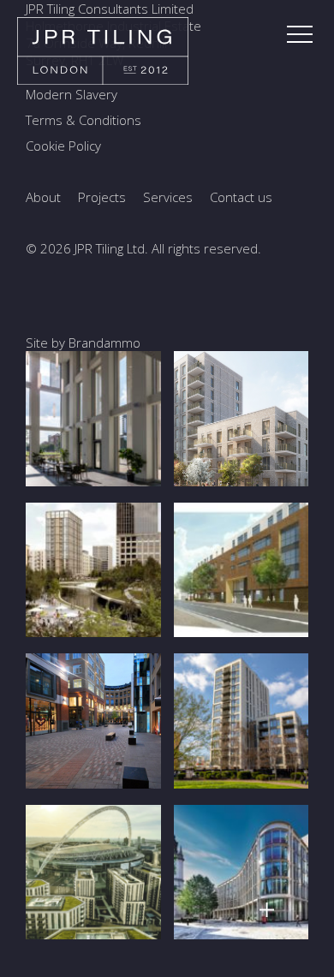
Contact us (241, 197)
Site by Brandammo (83, 342)
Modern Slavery (71, 94)
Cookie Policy (63, 145)
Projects (102, 197)
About (43, 197)
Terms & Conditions (83, 119)
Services (168, 197)
